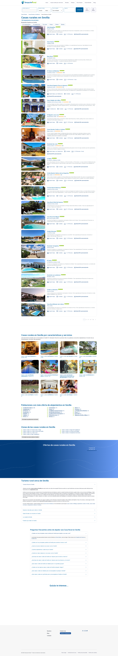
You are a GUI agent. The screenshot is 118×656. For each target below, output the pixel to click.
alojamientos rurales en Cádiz (83, 503)
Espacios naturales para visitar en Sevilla (32, 510)
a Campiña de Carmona (80, 537)
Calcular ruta (63, 631)
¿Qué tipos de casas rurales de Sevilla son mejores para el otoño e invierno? (49, 556)
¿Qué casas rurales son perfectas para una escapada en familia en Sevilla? (49, 574)
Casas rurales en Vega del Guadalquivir (71, 429)
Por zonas (45, 24)
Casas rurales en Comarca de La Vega (32, 429)
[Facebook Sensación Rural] (82, 630)
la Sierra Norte (58, 537)
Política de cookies (93, 652)
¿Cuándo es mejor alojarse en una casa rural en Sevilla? (45, 553)
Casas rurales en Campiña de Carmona (71, 432)
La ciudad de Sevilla (27, 517)
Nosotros (49, 631)
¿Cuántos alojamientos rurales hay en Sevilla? (42, 549)
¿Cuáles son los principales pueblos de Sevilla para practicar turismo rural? (49, 542)
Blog (94, 2)
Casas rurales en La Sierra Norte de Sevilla (33, 431)
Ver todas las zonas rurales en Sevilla (30, 437)
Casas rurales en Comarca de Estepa (70, 431)
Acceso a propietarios (65, 633)
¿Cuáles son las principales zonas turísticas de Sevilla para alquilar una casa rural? (51, 533)
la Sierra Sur (34, 538)
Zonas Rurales (88, 2)
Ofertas (72, 2)
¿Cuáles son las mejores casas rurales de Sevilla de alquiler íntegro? (47, 567)
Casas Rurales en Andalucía (34, 14)
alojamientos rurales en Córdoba (34, 504)
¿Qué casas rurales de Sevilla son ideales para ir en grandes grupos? (48, 563)
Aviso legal (64, 652)
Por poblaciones (36, 24)
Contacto (49, 635)
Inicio (47, 2)
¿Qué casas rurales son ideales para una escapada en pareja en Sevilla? (48, 570)
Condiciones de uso (72, 652)
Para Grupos (79, 2)
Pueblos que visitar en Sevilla (29, 520)
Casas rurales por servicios (56, 2)
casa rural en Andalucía (48, 503)
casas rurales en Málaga (72, 503)
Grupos (51, 24)
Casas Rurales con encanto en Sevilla (31, 513)
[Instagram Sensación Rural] (84, 630)
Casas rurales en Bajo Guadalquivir (31, 434)
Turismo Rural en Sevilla (28, 484)
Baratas (67, 2)
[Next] (95, 319)
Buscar (80, 9)
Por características (26, 24)
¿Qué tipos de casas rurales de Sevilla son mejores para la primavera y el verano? (51, 560)
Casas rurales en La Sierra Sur (30, 432)
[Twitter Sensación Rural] (87, 630)
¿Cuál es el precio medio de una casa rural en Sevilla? (44, 546)
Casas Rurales (24, 14)
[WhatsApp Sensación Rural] (85, 630)
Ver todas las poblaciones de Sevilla (30, 419)
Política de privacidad (82, 652)
